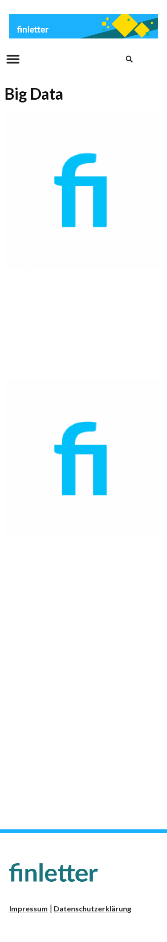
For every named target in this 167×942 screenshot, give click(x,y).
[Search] (129, 59)
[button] (12, 59)
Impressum (28, 908)
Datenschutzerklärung (92, 908)
